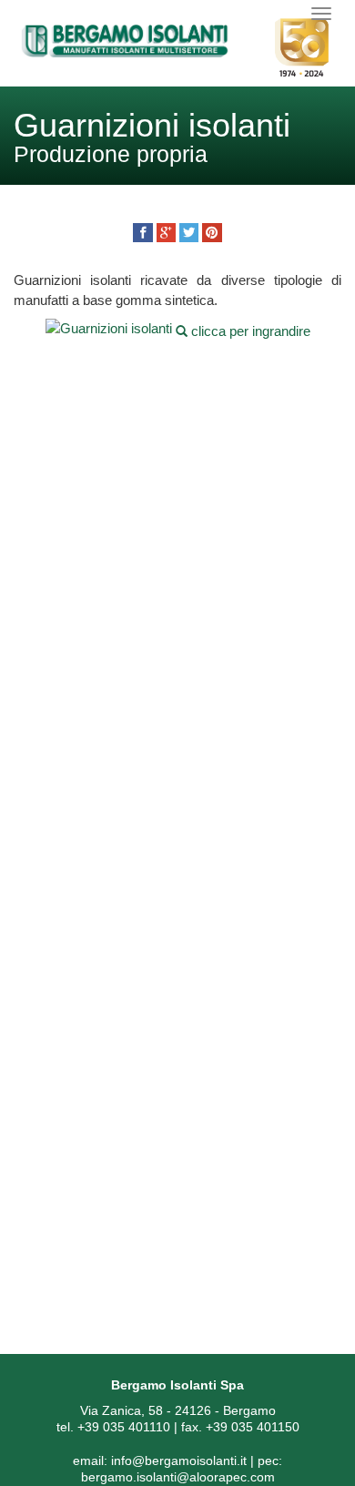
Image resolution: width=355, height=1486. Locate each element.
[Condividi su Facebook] (142, 232)
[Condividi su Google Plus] (166, 232)
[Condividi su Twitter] (188, 232)
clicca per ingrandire (249, 331)
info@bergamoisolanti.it (179, 1460)
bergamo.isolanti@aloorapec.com (178, 1477)
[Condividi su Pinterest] (211, 232)
